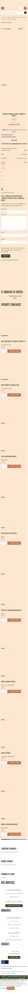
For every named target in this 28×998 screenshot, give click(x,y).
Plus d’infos (3, 988)
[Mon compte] (20, 8)
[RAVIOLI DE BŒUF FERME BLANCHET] (14, 777)
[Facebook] (3, 962)
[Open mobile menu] (2, 8)
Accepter (10, 988)
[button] (14, 834)
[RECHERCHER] (25, 12)
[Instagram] (7, 962)
